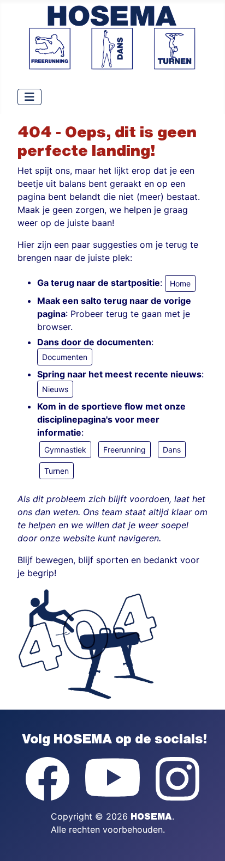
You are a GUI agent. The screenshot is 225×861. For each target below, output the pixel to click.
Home (180, 283)
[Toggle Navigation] (29, 97)
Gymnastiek (65, 449)
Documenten (64, 357)
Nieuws (55, 389)
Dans (172, 449)
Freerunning (124, 449)
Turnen (56, 470)
